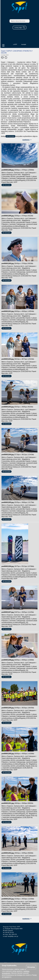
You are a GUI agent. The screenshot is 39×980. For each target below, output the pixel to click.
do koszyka (10, 136)
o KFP (15, 44)
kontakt (23, 44)
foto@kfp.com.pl (13, 936)
